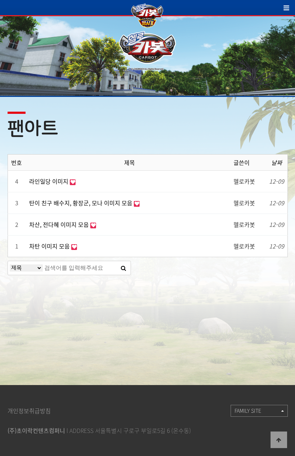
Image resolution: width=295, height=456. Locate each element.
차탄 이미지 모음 (50, 246)
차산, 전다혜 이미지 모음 (59, 224)
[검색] (123, 268)
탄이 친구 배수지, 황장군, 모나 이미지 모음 (81, 202)
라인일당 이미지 (49, 181)
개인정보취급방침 (29, 410)
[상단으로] (279, 440)
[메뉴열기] (289, 10)
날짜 (276, 162)
